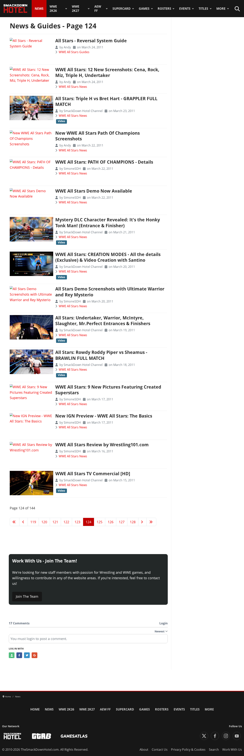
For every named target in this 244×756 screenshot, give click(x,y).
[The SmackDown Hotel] (15, 8)
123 (77, 522)
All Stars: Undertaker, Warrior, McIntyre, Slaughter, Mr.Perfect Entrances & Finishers (102, 320)
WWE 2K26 (53, 8)
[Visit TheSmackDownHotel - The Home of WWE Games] (12, 736)
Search (214, 749)
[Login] (11, 655)
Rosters (164, 8)
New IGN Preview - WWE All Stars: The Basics (103, 416)
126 (110, 522)
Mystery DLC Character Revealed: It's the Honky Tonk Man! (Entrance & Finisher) (107, 222)
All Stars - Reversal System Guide (91, 41)
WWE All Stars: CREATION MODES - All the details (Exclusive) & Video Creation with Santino (108, 257)
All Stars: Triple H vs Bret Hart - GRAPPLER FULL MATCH (106, 101)
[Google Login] (34, 655)
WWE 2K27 (75, 8)
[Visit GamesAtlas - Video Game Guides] (74, 736)
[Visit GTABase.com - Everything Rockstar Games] (41, 736)
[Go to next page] (142, 522)
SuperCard (121, 8)
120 (44, 522)
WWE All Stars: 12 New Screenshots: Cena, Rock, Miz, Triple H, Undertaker (107, 72)
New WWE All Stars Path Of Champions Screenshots (97, 136)
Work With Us (232, 749)
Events (184, 8)
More (221, 8)
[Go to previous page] (23, 522)
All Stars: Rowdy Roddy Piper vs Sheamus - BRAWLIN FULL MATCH (101, 355)
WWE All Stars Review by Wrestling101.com (102, 445)
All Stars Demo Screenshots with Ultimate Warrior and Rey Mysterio (109, 292)
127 (121, 522)
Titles (203, 8)
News (39, 8)
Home (35, 709)
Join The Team (27, 596)
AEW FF (97, 8)
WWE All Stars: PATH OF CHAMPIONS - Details (104, 162)
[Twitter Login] (27, 655)
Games (144, 8)
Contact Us (160, 749)
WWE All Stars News (73, 87)
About (144, 749)
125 (99, 522)
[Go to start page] (15, 522)
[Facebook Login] (19, 655)
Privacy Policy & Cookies (188, 749)
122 (66, 522)
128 (133, 522)
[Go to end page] (151, 522)
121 (55, 522)
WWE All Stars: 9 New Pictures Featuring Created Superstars (108, 390)
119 (33, 522)
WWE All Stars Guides (74, 52)
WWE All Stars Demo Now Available (93, 191)
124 (88, 522)
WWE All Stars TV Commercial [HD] (92, 474)
